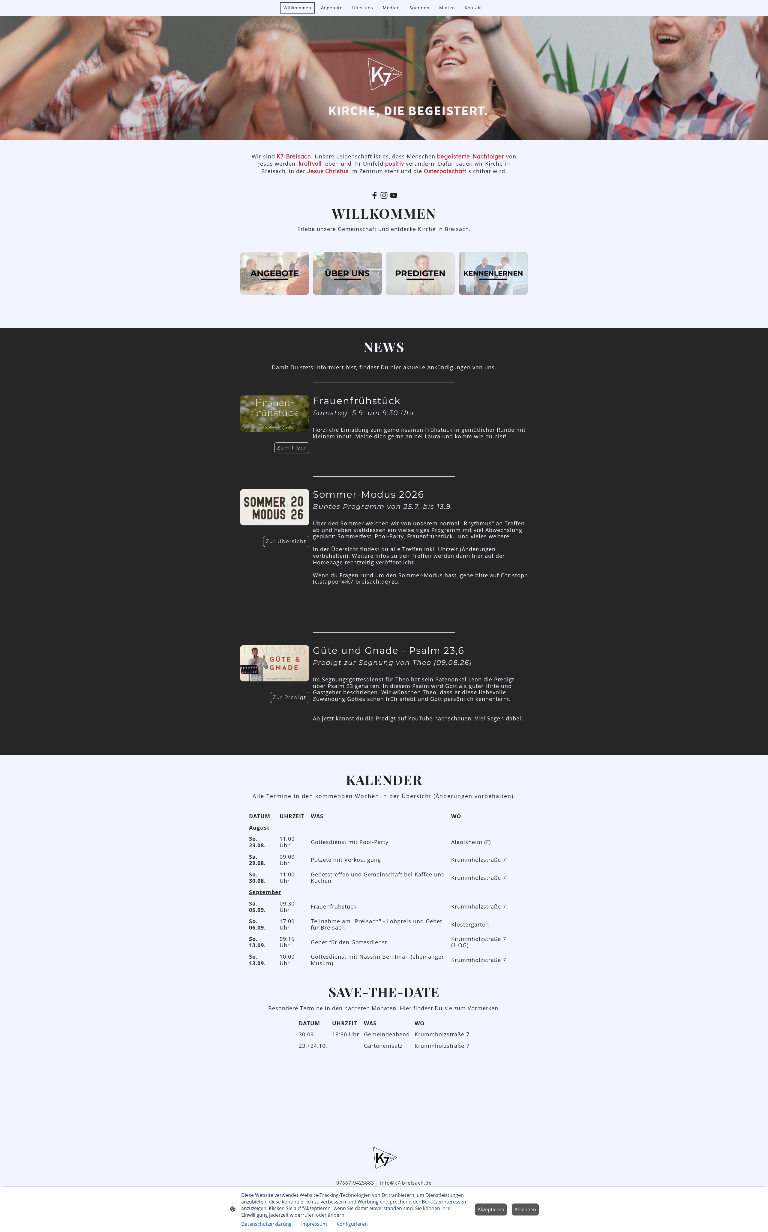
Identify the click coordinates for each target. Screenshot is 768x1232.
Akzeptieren (491, 1209)
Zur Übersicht (286, 541)
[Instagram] (384, 195)
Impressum (314, 1224)
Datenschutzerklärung (266, 1224)
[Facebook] (374, 195)
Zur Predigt (290, 697)
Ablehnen (525, 1209)
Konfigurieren (352, 1224)
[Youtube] (393, 195)
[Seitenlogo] (384, 1158)
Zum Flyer (292, 448)
